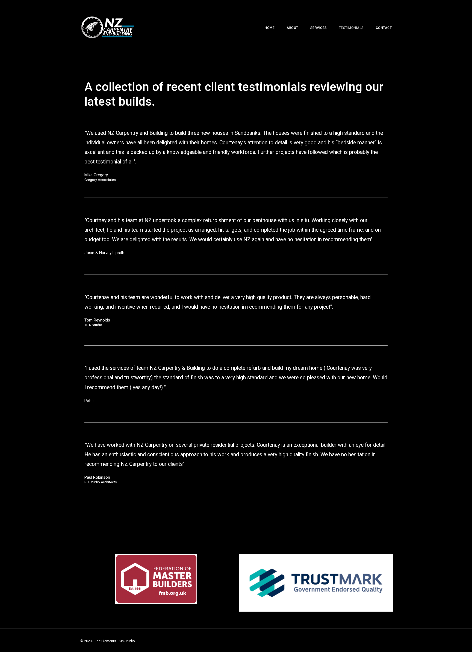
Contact (384, 28)
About (292, 28)
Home (270, 28)
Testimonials (351, 28)
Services (318, 28)
